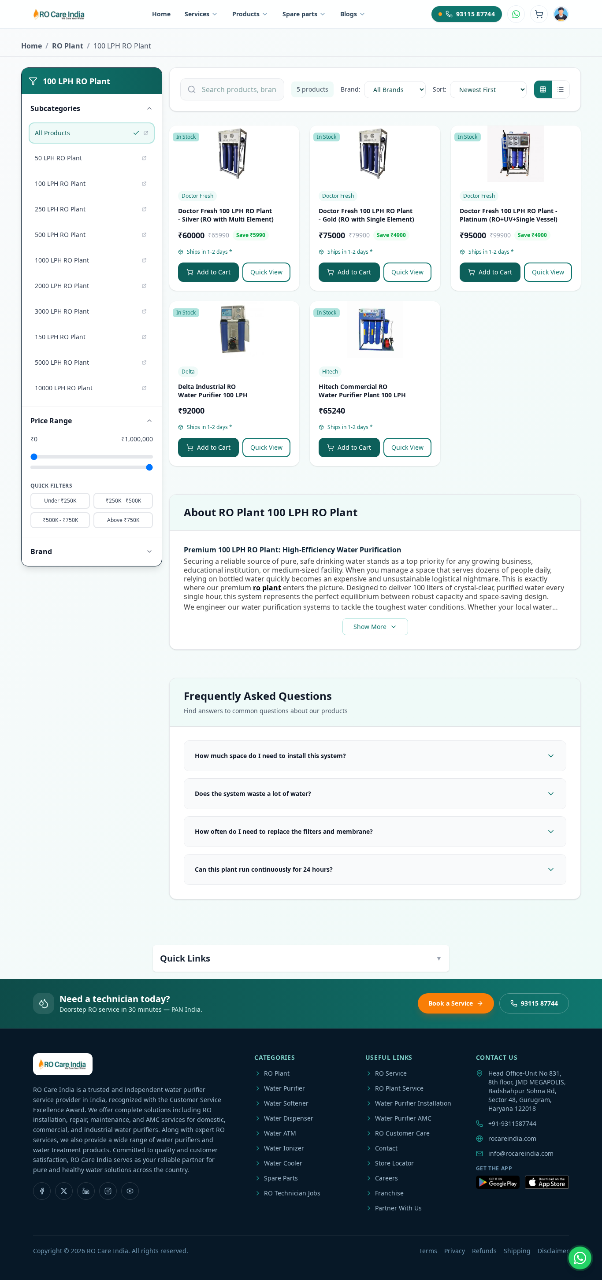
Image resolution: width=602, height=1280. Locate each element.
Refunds (484, 1251)
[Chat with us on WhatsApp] (580, 1258)
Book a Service (450, 1003)
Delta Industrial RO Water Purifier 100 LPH (213, 390)
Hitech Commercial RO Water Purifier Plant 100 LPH (362, 390)
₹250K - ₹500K (123, 500)
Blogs (348, 14)
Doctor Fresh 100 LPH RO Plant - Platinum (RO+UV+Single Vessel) (508, 215)
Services (197, 14)
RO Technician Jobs (292, 1193)
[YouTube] (130, 1191)
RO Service (391, 1073)
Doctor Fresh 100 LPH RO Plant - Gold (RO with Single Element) (366, 215)
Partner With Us (398, 1208)
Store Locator (394, 1163)
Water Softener (286, 1103)
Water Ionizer (284, 1148)
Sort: (439, 89)
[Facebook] (42, 1191)
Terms (428, 1251)
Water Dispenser (288, 1118)
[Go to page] (146, 133)
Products (246, 14)
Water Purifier (284, 1088)
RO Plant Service (399, 1088)
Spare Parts (281, 1178)
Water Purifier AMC (403, 1118)
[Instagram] (108, 1191)
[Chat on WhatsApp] (516, 14)
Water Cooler (283, 1163)
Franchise (389, 1193)
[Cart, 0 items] (539, 14)
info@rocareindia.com (521, 1153)
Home (161, 14)
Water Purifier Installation (413, 1103)
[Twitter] (64, 1191)
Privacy (454, 1251)
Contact (386, 1148)
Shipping (517, 1251)
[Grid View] (543, 89)
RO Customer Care (402, 1133)
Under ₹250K (60, 500)
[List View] (560, 89)
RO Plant (67, 46)
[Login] (561, 14)
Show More (369, 626)
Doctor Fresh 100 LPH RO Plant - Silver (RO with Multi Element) (226, 215)
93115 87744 (539, 1003)
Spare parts (299, 14)
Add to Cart (213, 272)
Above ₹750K (123, 520)
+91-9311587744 (512, 1123)
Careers (386, 1178)
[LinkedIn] (86, 1191)
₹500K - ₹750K (60, 520)
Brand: (350, 89)
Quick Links (301, 958)
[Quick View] (289, 157)
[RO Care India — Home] (59, 14)
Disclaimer (553, 1251)
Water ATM (280, 1133)
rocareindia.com (512, 1138)
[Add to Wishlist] (289, 140)
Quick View (266, 272)
